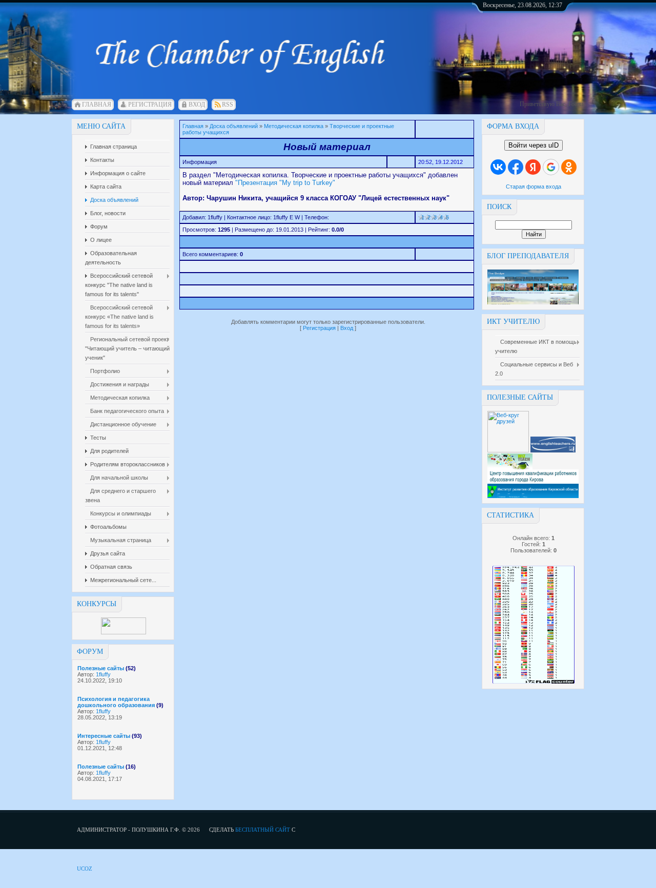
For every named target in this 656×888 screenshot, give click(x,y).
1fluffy (103, 674)
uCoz (84, 868)
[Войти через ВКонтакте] (498, 167)
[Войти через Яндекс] (533, 167)
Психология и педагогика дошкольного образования (116, 702)
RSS (227, 104)
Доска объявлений (234, 126)
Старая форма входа (533, 186)
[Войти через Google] (551, 167)
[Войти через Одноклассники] (569, 167)
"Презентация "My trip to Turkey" (285, 183)
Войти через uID (533, 145)
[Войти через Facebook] (515, 167)
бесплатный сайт (262, 830)
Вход (197, 104)
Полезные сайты (100, 668)
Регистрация (150, 104)
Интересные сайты (103, 736)
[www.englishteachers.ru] (553, 450)
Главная (96, 104)
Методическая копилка (293, 126)
